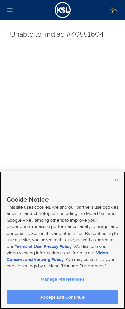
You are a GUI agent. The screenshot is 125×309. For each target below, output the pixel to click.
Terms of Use (28, 246)
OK (117, 180)
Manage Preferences (62, 279)
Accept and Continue (62, 297)
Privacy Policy (58, 246)
